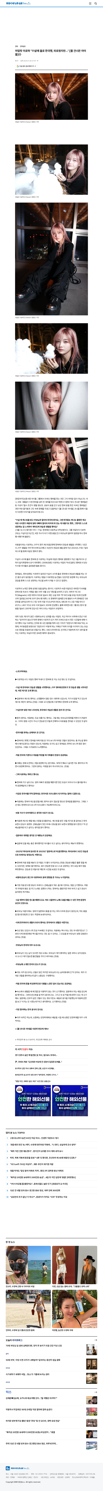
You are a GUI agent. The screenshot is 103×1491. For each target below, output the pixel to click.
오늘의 (14, 1340)
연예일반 (22, 46)
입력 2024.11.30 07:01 (28, 61)
